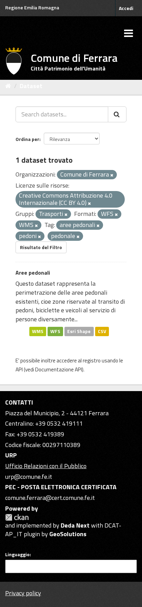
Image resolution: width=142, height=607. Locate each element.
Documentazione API (58, 369)
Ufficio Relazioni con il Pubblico (46, 466)
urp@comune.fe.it (28, 476)
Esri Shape (79, 331)
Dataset (31, 86)
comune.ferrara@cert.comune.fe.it (50, 497)
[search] (117, 114)
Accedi (126, 8)
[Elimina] (111, 175)
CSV (102, 331)
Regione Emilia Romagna (32, 7)
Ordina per (27, 139)
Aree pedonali (33, 272)
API (19, 369)
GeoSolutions (68, 534)
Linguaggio (17, 554)
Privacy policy (23, 593)
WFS (55, 331)
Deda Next (75, 525)
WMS (37, 331)
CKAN (17, 517)
